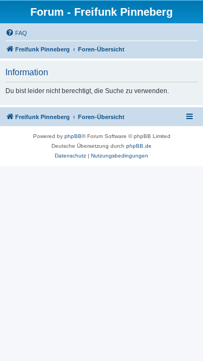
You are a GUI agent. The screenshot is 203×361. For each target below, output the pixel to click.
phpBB (73, 136)
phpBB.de (139, 146)
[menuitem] (16, 33)
